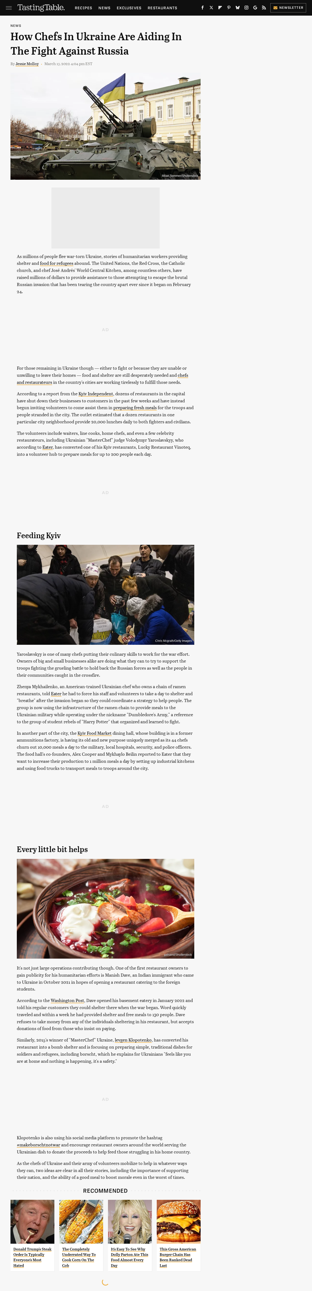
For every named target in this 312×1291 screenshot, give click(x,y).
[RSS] (264, 8)
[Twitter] (211, 8)
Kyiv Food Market (95, 733)
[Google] (255, 8)
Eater (47, 447)
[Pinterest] (228, 8)
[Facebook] (202, 8)
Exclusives (129, 7)
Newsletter (291, 7)
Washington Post (67, 1000)
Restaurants (162, 7)
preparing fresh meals (135, 407)
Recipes (83, 7)
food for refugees (56, 263)
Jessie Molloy (27, 63)
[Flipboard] (220, 8)
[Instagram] (246, 8)
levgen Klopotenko (133, 1040)
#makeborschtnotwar (38, 1145)
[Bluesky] (237, 8)
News (104, 7)
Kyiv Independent (95, 393)
